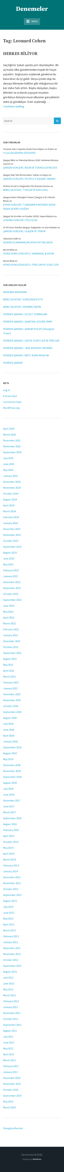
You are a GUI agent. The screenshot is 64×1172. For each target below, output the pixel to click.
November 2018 (12, 771)
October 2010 (10, 1089)
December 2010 (11, 1078)
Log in (6, 390)
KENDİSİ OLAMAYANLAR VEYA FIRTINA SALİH (28, 242)
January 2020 (10, 741)
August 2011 (10, 1030)
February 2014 (11, 865)
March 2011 (9, 1060)
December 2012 (11, 948)
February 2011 (11, 1066)
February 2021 (11, 682)
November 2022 (12, 588)
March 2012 (9, 995)
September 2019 (12, 747)
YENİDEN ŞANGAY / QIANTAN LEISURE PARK (27, 321)
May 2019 (8, 759)
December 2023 (11, 529)
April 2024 (8, 505)
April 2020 (8, 735)
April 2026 (8, 428)
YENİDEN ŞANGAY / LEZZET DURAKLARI (25, 314)
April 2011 (8, 1054)
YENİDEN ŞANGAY (13, 362)
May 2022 (8, 611)
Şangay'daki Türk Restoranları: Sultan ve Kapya (25, 174)
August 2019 (10, 753)
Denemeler (32, 9)
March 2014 (9, 859)
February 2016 (11, 830)
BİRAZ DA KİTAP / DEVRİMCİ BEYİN (22, 306)
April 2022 (8, 617)
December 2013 (11, 877)
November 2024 (12, 487)
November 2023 (12, 534)
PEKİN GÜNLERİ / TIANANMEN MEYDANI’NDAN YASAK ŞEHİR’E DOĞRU (29, 206)
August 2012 (10, 971)
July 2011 (8, 1036)
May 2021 (8, 664)
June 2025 (8, 464)
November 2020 (12, 700)
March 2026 (9, 434)
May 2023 (8, 564)
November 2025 (12, 446)
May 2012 (8, 989)
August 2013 (10, 900)
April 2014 (8, 853)
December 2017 (11, 800)
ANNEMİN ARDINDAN (15, 292)
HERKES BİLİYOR (20, 53)
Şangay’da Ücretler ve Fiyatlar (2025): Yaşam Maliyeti (28, 216)
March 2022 (9, 623)
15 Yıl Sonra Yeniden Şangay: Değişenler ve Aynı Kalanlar (30, 227)
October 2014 (10, 841)
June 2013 (8, 912)
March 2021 (9, 676)
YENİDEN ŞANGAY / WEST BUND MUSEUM (26, 355)
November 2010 (12, 1083)
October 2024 (10, 493)
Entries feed (10, 396)
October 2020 (10, 706)
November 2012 (12, 954)
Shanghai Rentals (13, 1128)
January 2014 (10, 871)
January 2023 (10, 576)
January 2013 (10, 942)
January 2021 (10, 688)
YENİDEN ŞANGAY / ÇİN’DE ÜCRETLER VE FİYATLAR (31, 340)
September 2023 (12, 546)
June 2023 (8, 558)
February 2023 (11, 570)
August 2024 (10, 499)
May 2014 (8, 847)
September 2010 (12, 1095)
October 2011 (10, 1018)
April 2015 (8, 836)
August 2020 (10, 717)
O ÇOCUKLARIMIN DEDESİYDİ (19, 152)
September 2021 (12, 653)
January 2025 (10, 475)
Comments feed (12, 402)
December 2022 (11, 582)
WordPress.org (11, 407)
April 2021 (8, 670)
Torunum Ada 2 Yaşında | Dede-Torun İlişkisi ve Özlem (28, 149)
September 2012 (12, 965)
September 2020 (12, 712)
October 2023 (10, 540)
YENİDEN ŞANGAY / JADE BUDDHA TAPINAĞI (28, 348)
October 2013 (10, 889)
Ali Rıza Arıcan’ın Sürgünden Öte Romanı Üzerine (26, 186)
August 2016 (10, 824)
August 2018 (10, 782)
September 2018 (12, 776)
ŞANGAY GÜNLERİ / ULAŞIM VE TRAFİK (24, 231)
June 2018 (8, 794)
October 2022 (10, 594)
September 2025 (12, 452)
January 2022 (10, 635)
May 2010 (8, 1101)
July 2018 (8, 788)
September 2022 (12, 599)
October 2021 (10, 647)
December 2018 (11, 765)
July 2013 (8, 906)
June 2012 (8, 983)
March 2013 (9, 930)
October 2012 (10, 959)
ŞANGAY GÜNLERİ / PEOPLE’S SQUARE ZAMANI (29, 178)
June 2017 (8, 806)
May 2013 (8, 918)
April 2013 (8, 924)
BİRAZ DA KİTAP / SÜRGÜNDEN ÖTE (23, 299)
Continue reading (13, 106)
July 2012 (8, 977)
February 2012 (11, 1001)
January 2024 (10, 523)
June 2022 (8, 605)
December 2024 (11, 481)
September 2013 (12, 895)
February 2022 (11, 629)
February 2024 (11, 517)
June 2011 (8, 1042)
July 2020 (8, 723)
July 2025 (8, 458)
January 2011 (10, 1072)
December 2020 (11, 694)
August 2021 (10, 658)
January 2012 (10, 1007)
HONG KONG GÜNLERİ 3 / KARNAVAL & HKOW (28, 253)
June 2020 (8, 729)
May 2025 (8, 470)
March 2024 (9, 511)
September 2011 (12, 1024)
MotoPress (37, 1159)
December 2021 (11, 641)
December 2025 (11, 440)
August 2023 (10, 552)
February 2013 (11, 936)
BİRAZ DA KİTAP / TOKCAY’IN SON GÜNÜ (25, 190)
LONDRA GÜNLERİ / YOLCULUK (20, 220)
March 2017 (9, 812)
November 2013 (12, 883)
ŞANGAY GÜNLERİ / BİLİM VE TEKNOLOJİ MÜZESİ (30, 167)
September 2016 (12, 818)
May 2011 (8, 1048)
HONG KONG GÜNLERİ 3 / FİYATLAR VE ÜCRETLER (31, 264)
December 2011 (11, 1013)
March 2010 (9, 1107)
